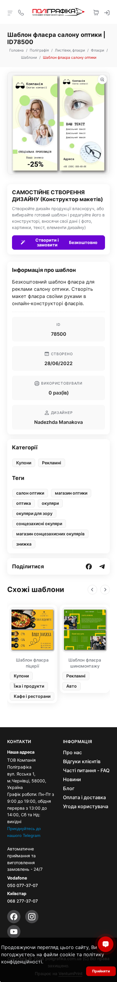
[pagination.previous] (92, 589)
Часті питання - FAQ (86, 770)
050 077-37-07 (22, 885)
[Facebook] (13, 916)
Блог (68, 788)
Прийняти (101, 971)
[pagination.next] (105, 589)
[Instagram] (31, 916)
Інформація (77, 741)
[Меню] (10, 12)
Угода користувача (85, 806)
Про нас (72, 752)
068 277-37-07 (22, 900)
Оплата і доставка (84, 797)
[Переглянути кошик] (96, 12)
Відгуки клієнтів (81, 761)
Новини (72, 779)
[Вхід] (107, 12)
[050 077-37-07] (21, 12)
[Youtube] (13, 931)
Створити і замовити (66, 242)
